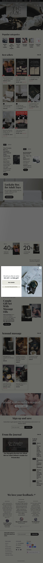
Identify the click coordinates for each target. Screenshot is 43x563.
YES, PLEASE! (11, 282)
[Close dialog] (40, 268)
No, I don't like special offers (11, 286)
